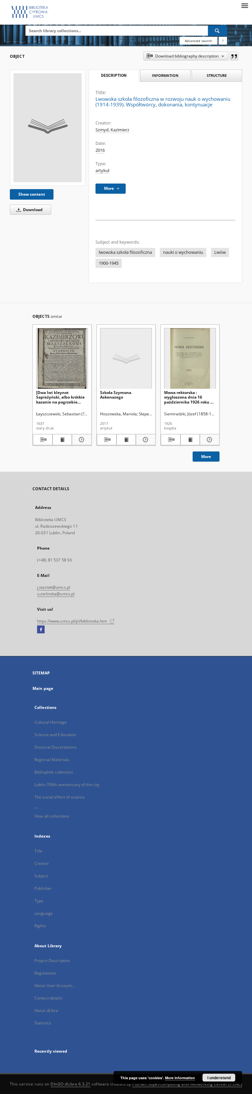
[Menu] (244, 5)
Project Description (52, 960)
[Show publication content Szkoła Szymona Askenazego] (126, 439)
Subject (41, 876)
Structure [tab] (217, 75)
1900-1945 (108, 263)
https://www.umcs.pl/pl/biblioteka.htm (72, 621)
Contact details (48, 998)
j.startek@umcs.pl (53, 587)
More (206, 456)
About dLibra (46, 1010)
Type (38, 901)
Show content (31, 194)
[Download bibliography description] (42, 439)
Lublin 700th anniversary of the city (66, 784)
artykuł (102, 170)
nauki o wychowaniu (183, 252)
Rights (40, 926)
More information (180, 1077)
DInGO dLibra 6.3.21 (71, 1084)
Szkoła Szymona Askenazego (115, 395)
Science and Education (55, 734)
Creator (41, 863)
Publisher (43, 888)
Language (43, 913)
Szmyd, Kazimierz (112, 130)
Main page (42, 688)
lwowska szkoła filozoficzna (125, 252)
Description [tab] (113, 75)
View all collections (51, 816)
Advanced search (198, 40)
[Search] (217, 30)
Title (38, 851)
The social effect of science (59, 797)
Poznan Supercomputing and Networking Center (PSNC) (187, 1084)
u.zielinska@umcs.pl (55, 594)
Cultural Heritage (50, 722)
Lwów (220, 252)
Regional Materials (51, 759)
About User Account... (54, 985)
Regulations (45, 973)
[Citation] (234, 56)
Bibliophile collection (53, 772)
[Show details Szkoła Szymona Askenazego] (144, 439)
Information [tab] (165, 75)
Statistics (42, 1023)
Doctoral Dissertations (55, 747)
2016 (100, 150)
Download (32, 209)
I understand (219, 1078)
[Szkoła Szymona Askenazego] (126, 358)
